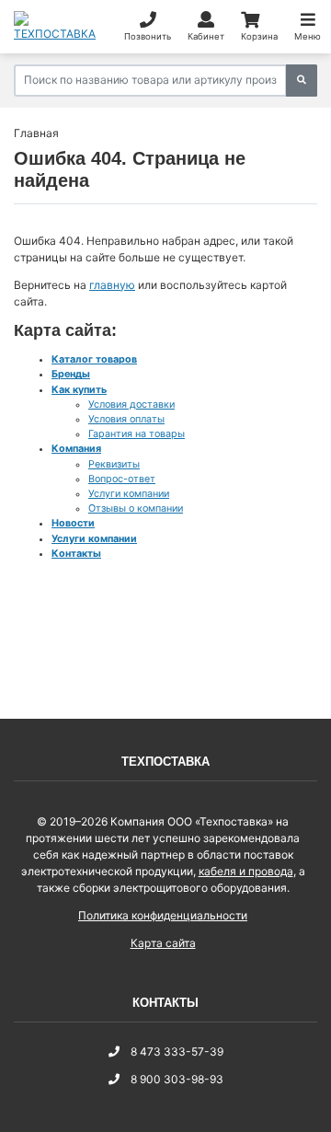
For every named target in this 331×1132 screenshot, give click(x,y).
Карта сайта (163, 943)
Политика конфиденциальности (162, 915)
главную (112, 285)
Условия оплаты (126, 419)
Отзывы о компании (135, 508)
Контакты (76, 554)
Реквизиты (114, 464)
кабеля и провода (246, 871)
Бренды (70, 374)
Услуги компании (128, 494)
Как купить (79, 390)
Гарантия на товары (136, 434)
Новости (73, 523)
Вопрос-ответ (121, 479)
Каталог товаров (94, 359)
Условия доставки (131, 404)
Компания (76, 449)
